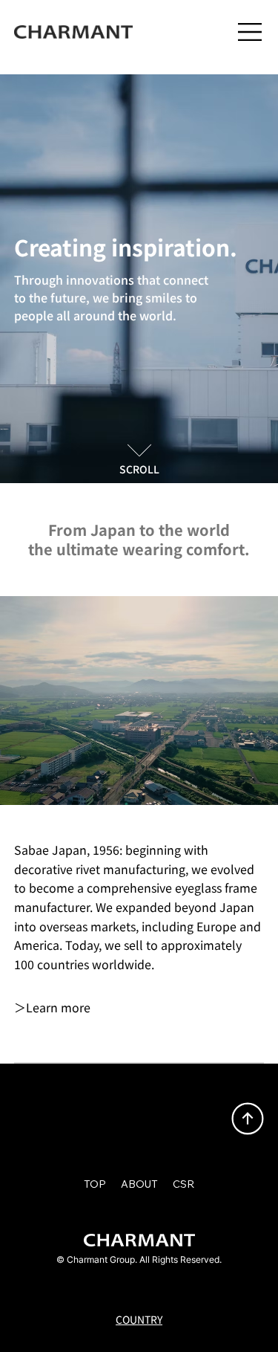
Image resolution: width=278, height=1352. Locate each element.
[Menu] (250, 32)
